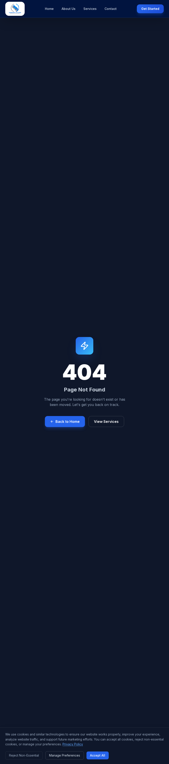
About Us (68, 9)
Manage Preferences (64, 755)
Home (49, 9)
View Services (106, 421)
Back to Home (67, 421)
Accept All (97, 755)
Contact (111, 9)
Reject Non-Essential (24, 755)
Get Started (150, 9)
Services (90, 9)
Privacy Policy (72, 744)
